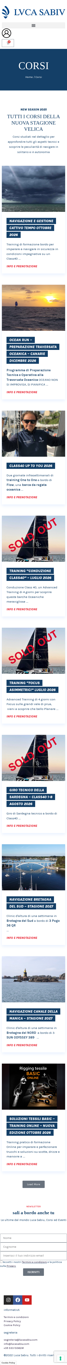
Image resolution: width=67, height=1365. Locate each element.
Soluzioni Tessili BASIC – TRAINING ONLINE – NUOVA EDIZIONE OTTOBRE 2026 (32, 1126)
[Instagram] (8, 1300)
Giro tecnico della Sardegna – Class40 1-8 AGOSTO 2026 (30, 797)
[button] (33, 25)
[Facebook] (17, 1300)
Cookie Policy (8, 1362)
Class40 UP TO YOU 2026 (30, 466)
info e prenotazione (22, 266)
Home (29, 77)
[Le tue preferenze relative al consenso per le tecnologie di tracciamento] (60, 1358)
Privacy (11, 1266)
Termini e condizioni (34, 1262)
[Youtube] (27, 1300)
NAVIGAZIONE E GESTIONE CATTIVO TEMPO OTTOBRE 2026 (31, 228)
